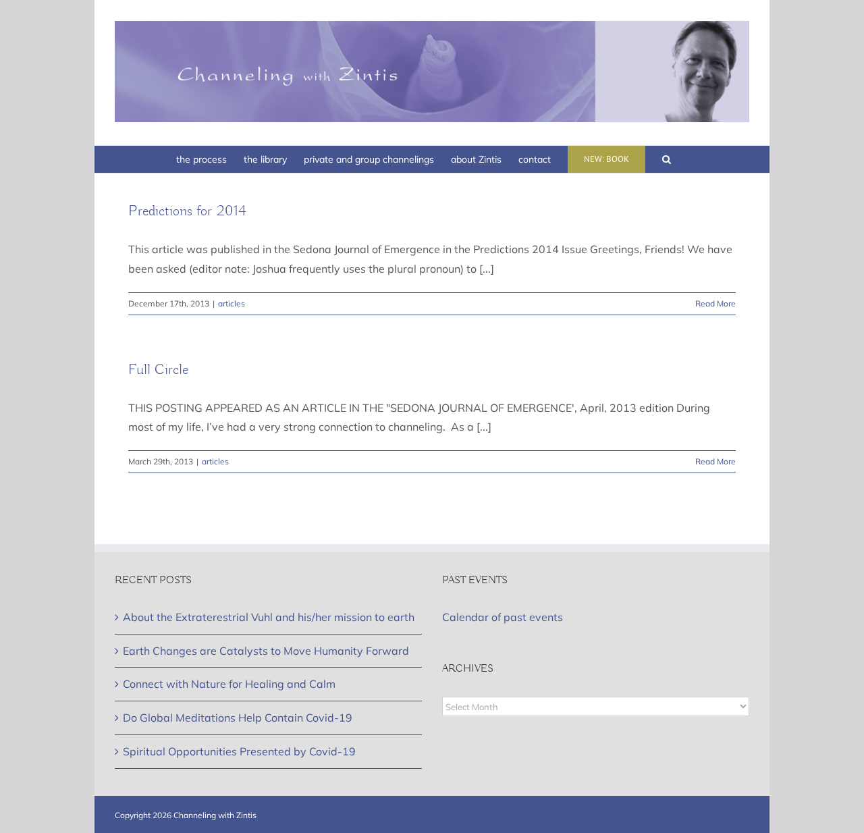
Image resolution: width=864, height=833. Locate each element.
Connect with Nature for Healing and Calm (229, 684)
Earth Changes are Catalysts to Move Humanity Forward (266, 650)
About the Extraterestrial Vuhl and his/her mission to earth (268, 617)
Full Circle (158, 369)
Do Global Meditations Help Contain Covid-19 (237, 717)
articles (231, 303)
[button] (666, 159)
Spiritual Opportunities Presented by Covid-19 (239, 751)
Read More (715, 303)
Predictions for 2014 (187, 211)
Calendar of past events (502, 617)
